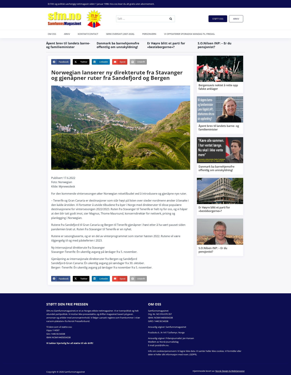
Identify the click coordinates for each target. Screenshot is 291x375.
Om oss (52, 33)
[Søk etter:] (145, 18)
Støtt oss (217, 18)
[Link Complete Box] (220, 74)
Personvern (149, 33)
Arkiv (236, 18)
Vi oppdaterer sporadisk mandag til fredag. (189, 33)
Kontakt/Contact (88, 33)
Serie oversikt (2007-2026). (120, 33)
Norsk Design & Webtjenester (230, 370)
